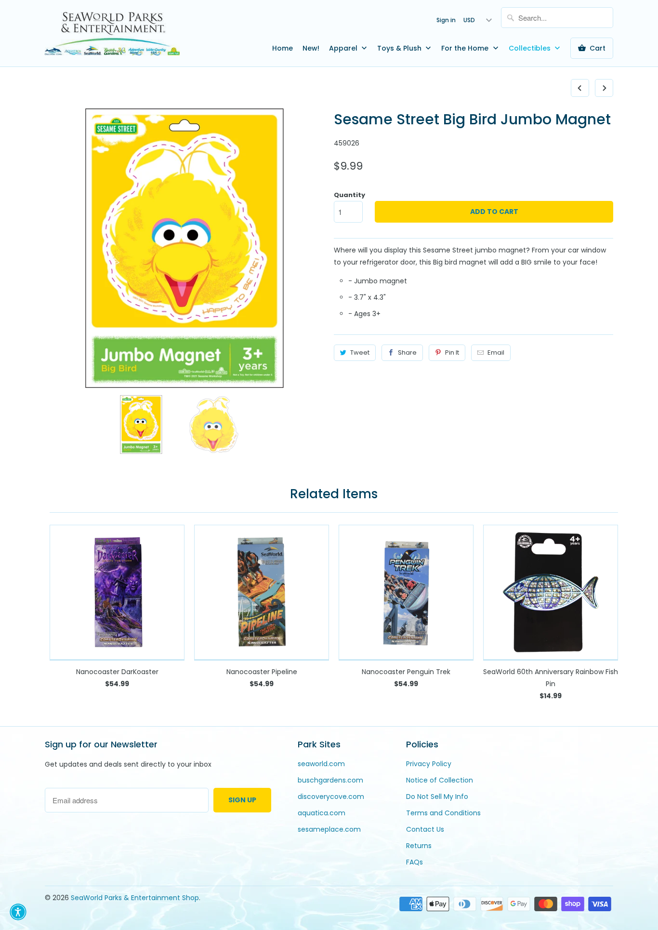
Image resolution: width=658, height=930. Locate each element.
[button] (18, 911)
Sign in (446, 20)
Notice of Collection (439, 780)
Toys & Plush (400, 48)
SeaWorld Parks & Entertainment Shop (135, 898)
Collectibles (531, 48)
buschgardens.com (330, 780)
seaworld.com (321, 764)
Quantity (349, 194)
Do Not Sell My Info (437, 796)
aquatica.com (321, 813)
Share (407, 352)
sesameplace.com (329, 829)
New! (311, 48)
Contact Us (425, 829)
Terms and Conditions (443, 813)
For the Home (465, 48)
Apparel (344, 48)
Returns (419, 845)
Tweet (359, 352)
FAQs (414, 862)
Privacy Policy (428, 764)
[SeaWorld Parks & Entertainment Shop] (112, 33)
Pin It (452, 352)
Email (495, 352)
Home (282, 48)
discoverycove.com (331, 796)
